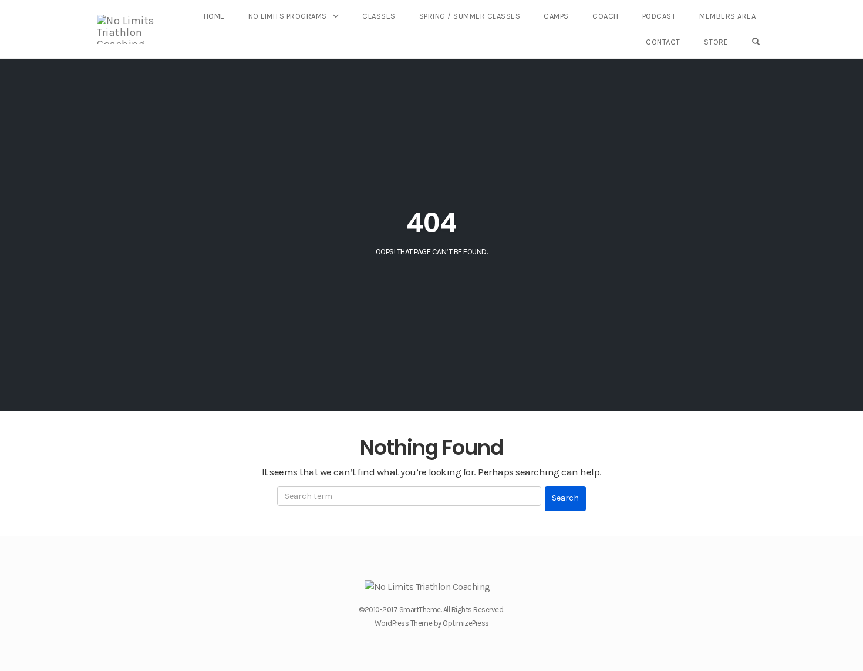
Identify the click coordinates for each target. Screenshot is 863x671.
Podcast (659, 16)
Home (214, 16)
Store (716, 42)
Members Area (727, 16)
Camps (556, 16)
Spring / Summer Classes (470, 16)
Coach (605, 16)
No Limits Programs (287, 16)
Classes (379, 16)
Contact (663, 42)
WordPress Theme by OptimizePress (432, 623)
